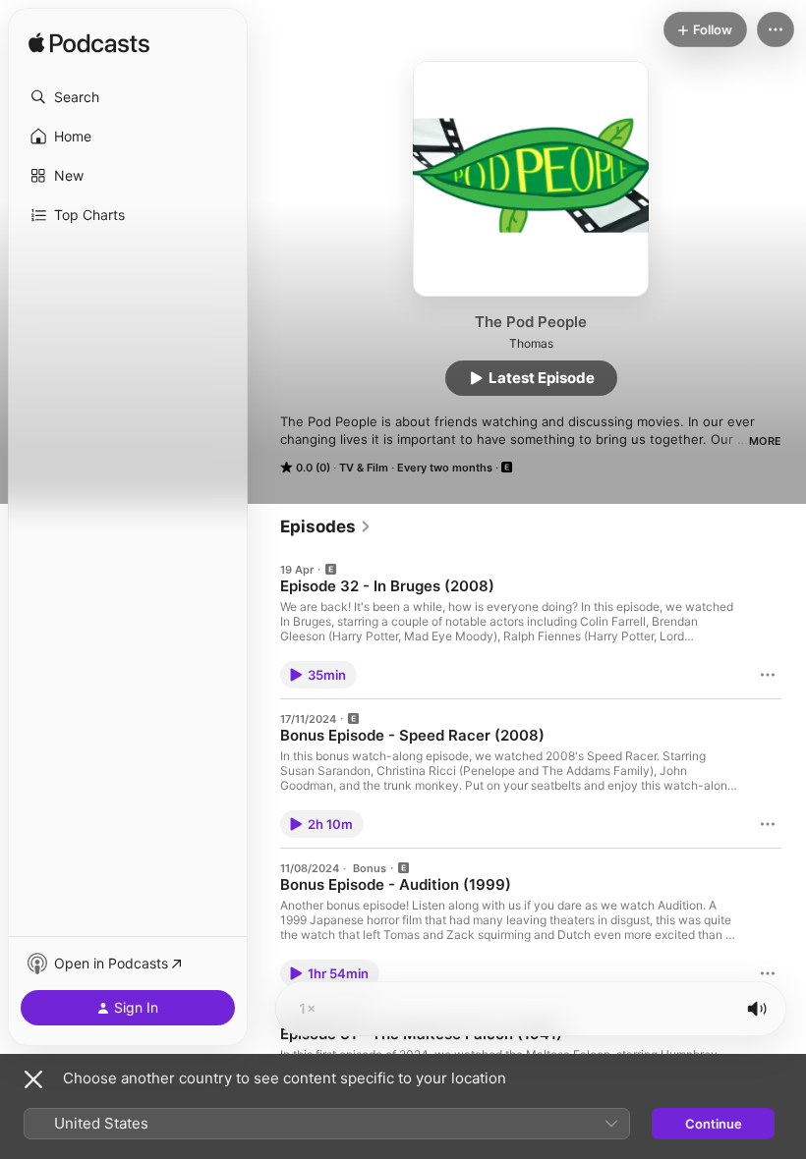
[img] (89, 44)
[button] (128, 97)
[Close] (33, 1079)
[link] (326, 526)
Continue (713, 1123)
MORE (765, 441)
